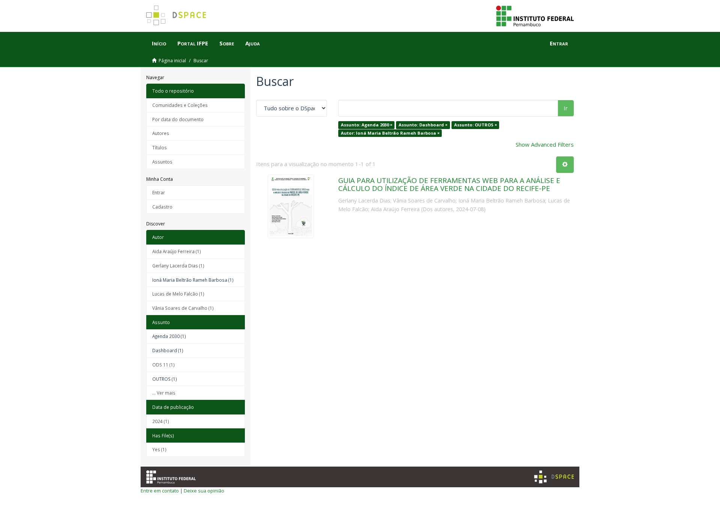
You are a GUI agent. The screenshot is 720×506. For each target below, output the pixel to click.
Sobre (226, 43)
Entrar (158, 192)
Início (159, 43)
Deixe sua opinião (204, 490)
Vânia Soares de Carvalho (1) (183, 308)
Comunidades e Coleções (180, 105)
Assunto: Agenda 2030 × (366, 125)
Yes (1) (159, 449)
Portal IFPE (192, 43)
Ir (566, 108)
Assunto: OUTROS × (475, 125)
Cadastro (162, 207)
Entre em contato (160, 490)
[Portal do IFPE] (535, 15)
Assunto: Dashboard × (423, 125)
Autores (160, 133)
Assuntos (162, 162)
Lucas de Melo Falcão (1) (178, 294)
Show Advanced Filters (545, 144)
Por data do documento (178, 119)
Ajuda (252, 43)
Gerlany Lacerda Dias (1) (178, 266)
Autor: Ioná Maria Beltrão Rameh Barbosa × (390, 133)
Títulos (159, 147)
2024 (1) (160, 421)
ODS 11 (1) (163, 365)
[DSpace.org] (554, 476)
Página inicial (172, 60)
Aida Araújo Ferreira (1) (176, 251)
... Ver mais (164, 393)
